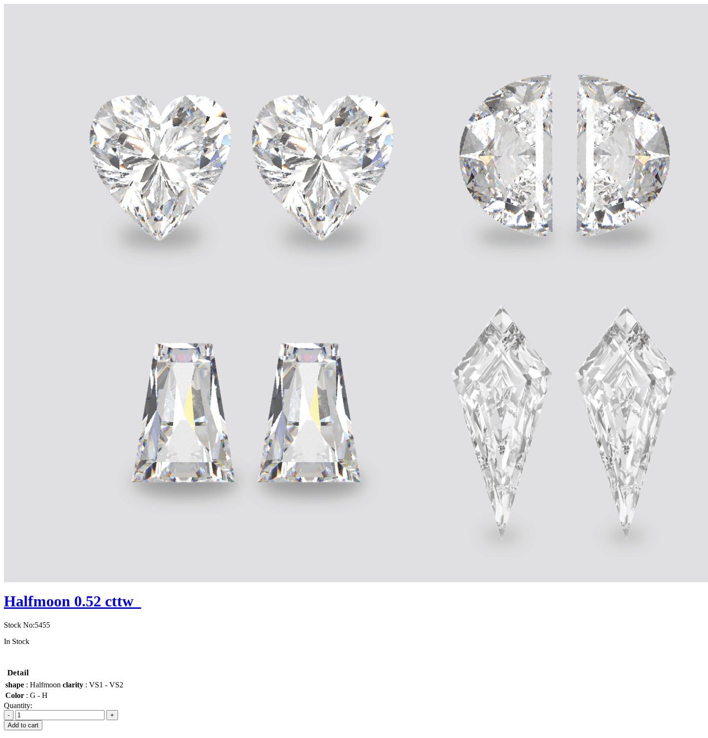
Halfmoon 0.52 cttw (72, 601)
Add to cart (23, 725)
